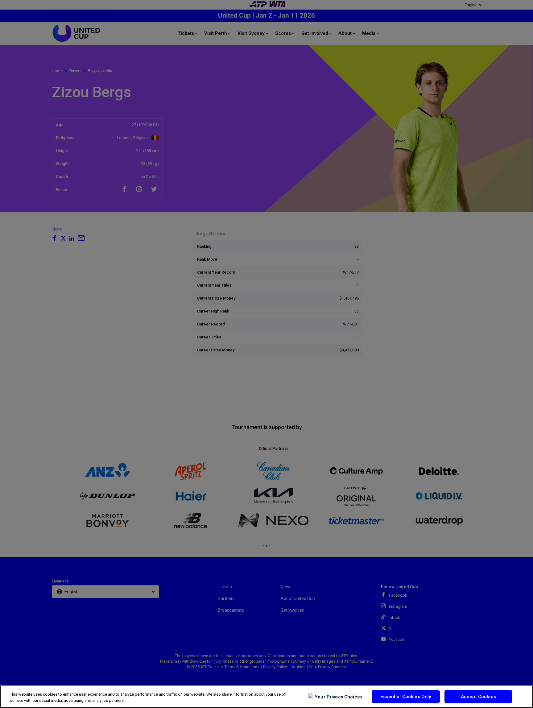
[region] (266, 696)
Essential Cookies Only (405, 696)
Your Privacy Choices (337, 697)
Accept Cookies (478, 696)
